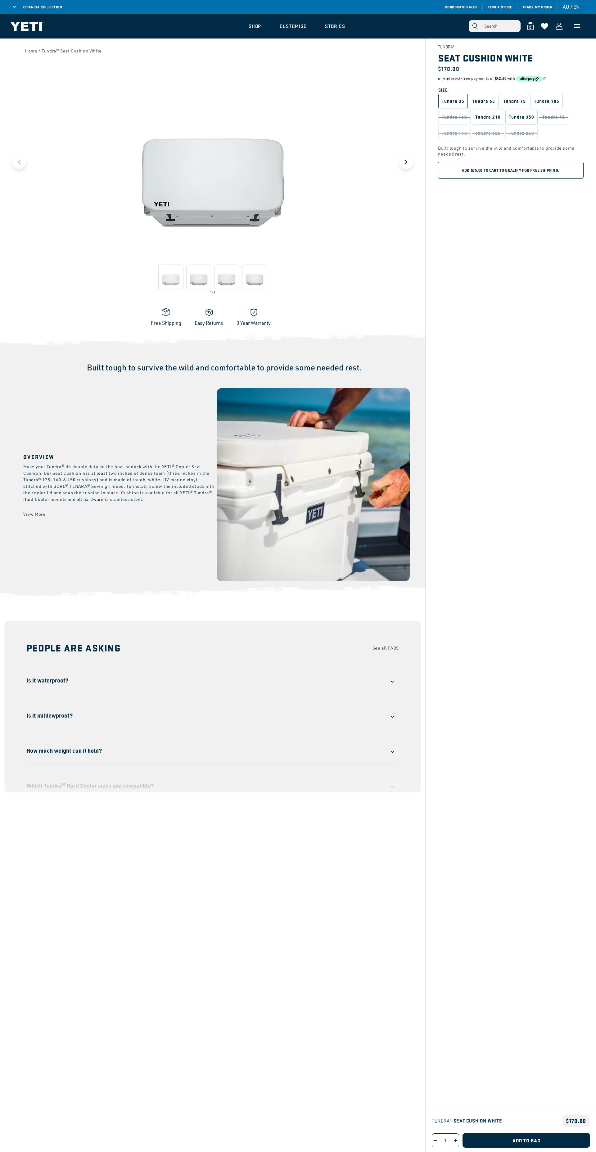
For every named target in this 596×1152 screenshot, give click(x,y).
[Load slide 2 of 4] (198, 277)
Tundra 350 (521, 117)
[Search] (475, 26)
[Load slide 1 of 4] (170, 277)
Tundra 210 (488, 117)
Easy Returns (209, 323)
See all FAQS (385, 648)
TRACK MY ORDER (537, 6)
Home (31, 50)
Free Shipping (166, 323)
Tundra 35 (453, 101)
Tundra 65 (483, 101)
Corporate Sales (461, 6)
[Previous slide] (19, 162)
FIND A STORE (500, 6)
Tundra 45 (553, 117)
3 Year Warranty (254, 323)
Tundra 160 (454, 117)
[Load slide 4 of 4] (254, 277)
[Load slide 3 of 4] (226, 277)
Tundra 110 (454, 133)
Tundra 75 (514, 101)
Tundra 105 (546, 101)
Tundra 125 (488, 133)
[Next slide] (406, 162)
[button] (255, 26)
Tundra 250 (521, 133)
